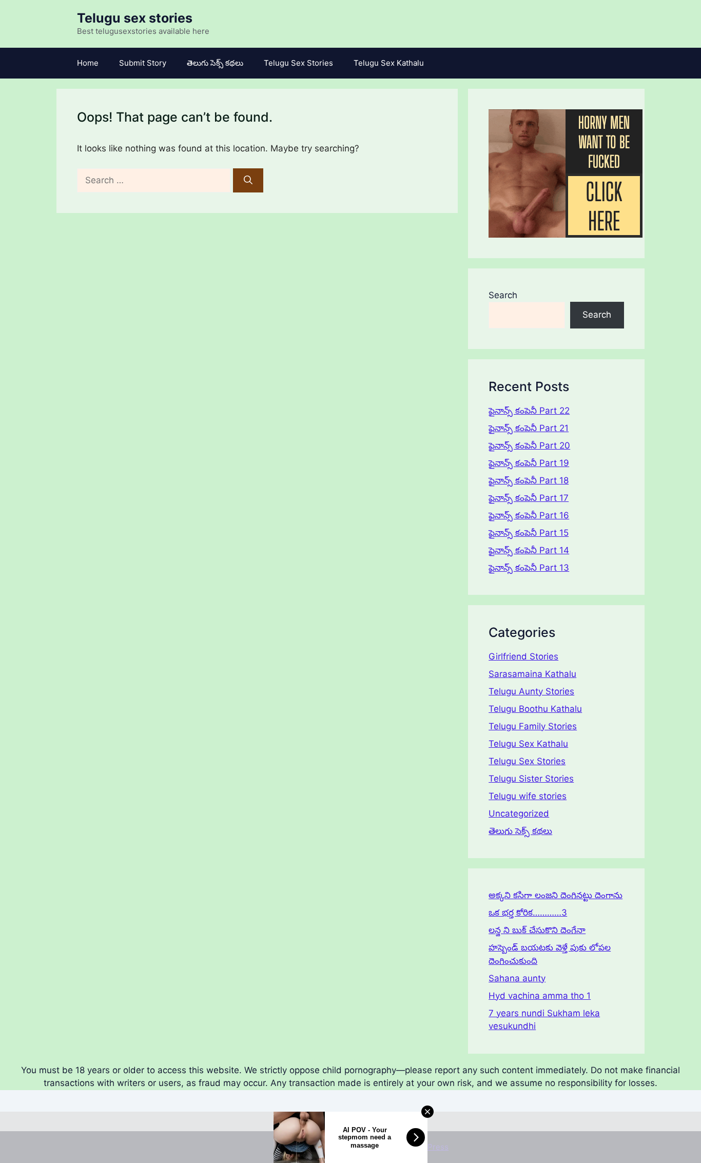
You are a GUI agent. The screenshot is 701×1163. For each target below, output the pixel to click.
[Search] (248, 180)
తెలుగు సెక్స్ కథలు (215, 63)
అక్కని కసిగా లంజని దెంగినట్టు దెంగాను (555, 895)
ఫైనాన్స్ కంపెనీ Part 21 (529, 428)
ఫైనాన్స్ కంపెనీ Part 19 (529, 463)
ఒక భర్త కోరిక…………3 (528, 912)
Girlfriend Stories (523, 656)
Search (503, 295)
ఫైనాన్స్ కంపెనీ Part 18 (529, 480)
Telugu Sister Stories (531, 778)
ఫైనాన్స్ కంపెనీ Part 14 (529, 550)
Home (88, 63)
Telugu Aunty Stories (531, 691)
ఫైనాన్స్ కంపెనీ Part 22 (529, 410)
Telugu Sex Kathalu (389, 63)
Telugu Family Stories (533, 726)
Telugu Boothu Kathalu (535, 709)
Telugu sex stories (134, 18)
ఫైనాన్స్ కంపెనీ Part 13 (529, 568)
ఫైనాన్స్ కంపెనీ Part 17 (529, 498)
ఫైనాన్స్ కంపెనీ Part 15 (529, 533)
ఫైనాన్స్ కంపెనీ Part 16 (529, 515)
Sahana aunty (517, 978)
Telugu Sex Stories (298, 63)
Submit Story (142, 63)
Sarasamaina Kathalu (532, 674)
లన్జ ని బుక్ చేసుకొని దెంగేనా (537, 930)
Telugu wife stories (528, 796)
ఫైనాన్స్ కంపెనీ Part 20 (529, 445)
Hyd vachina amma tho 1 (540, 996)
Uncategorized (519, 813)
